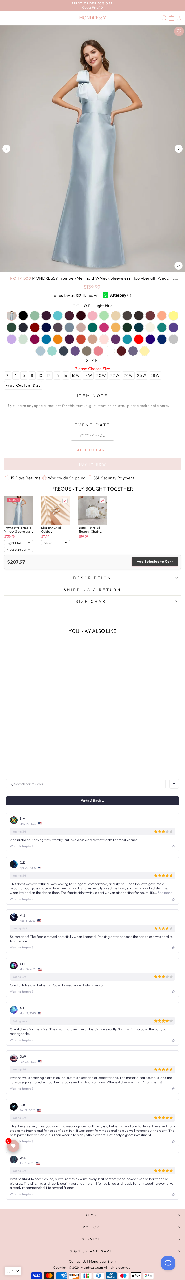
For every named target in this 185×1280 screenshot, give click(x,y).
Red (139, 339)
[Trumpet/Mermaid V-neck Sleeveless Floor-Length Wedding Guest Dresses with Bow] (18, 510)
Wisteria (133, 351)
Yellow (144, 351)
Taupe (87, 351)
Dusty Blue (69, 327)
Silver (173, 339)
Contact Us (77, 1261)
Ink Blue (139, 327)
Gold (115, 327)
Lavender (173, 327)
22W (115, 375)
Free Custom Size (23, 385)
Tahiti (75, 351)
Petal (104, 339)
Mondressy (92, 18)
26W (141, 375)
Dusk (58, 327)
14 (57, 375)
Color (92, 305)
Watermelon (98, 351)
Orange (58, 339)
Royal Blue (162, 339)
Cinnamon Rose (150, 315)
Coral (162, 315)
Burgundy (69, 315)
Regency (150, 339)
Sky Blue (40, 351)
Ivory (150, 327)
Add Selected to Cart (155, 561)
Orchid (69, 339)
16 (65, 375)
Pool (127, 339)
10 (40, 375)
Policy (91, 1227)
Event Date (92, 424)
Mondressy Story (102, 1261)
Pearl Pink (92, 339)
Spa (52, 351)
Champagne (115, 315)
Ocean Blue (46, 339)
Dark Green (11, 327)
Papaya (81, 339)
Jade (162, 327)
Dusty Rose (81, 327)
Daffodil (173, 315)
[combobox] (174, 784)
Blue (58, 315)
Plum (115, 339)
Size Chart (92, 601)
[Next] (179, 149)
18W (88, 375)
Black (23, 315)
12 (49, 375)
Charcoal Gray (127, 315)
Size (92, 360)
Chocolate (139, 315)
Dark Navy (23, 327)
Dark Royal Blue (46, 327)
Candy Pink (92, 315)
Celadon (104, 315)
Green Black (127, 327)
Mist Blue (23, 339)
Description (92, 577)
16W (76, 375)
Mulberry (35, 339)
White (110, 351)
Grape (46, 315)
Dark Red (35, 327)
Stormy (63, 351)
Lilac (11, 339)
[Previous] (6, 149)
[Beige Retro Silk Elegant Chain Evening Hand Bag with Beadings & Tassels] (92, 510)
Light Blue (11, 315)
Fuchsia (104, 327)
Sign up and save (91, 1251)
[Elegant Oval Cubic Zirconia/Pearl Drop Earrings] (55, 510)
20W (101, 375)
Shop (91, 1215)
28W (155, 375)
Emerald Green (92, 327)
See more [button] (164, 892)
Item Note (92, 395)
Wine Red (121, 351)
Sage (35, 315)
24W (128, 375)
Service (91, 1239)
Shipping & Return (92, 589)
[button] (38, 751)
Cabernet (81, 315)
